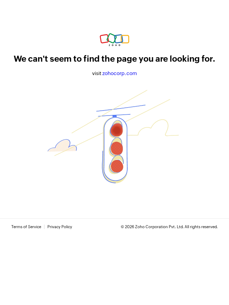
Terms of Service (26, 227)
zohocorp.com (119, 73)
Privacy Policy (59, 227)
